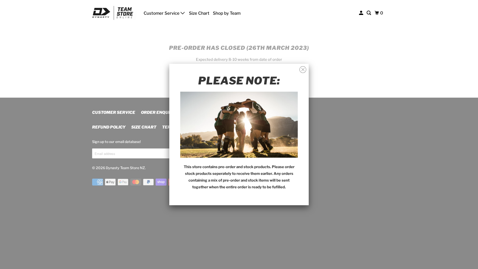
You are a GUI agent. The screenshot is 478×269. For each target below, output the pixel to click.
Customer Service (162, 13)
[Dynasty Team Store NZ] (114, 13)
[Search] (369, 13)
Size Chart (199, 13)
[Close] (302, 69)
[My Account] (361, 13)
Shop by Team (226, 13)
